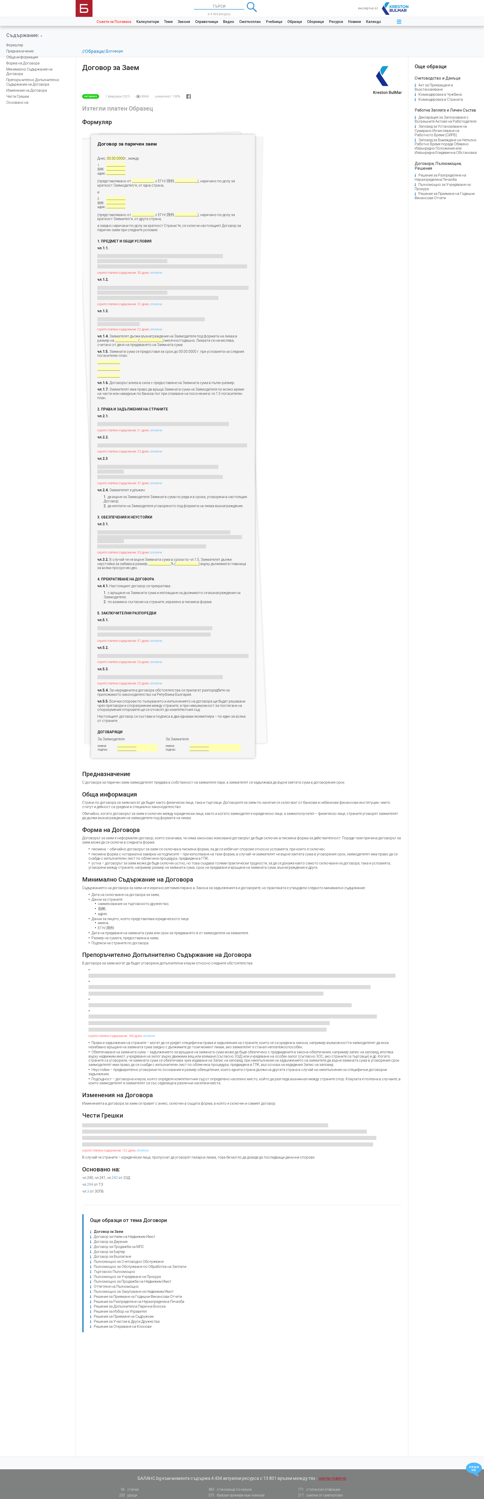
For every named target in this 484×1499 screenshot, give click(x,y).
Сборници (315, 22)
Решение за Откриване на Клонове (123, 1326)
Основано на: (17, 102)
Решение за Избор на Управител (120, 1311)
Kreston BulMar (387, 92)
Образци (294, 22)
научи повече (332, 1478)
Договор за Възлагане (112, 1256)
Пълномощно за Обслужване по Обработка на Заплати (140, 1267)
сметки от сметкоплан (320, 1495)
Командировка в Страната (440, 99)
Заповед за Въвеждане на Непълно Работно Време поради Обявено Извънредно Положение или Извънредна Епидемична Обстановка (446, 146)
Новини (354, 22)
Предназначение (20, 51)
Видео (228, 22)
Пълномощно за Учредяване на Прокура (127, 1277)
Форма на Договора (23, 63)
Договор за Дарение (111, 1242)
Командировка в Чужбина (440, 94)
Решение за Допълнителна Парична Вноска (130, 1306)
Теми (168, 22)
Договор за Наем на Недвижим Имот (124, 1237)
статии (129, 1489)
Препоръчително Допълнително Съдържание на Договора (32, 82)
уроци (128, 1495)
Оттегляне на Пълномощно (116, 1286)
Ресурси (336, 22)
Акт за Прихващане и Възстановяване (434, 87)
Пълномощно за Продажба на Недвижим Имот (132, 1281)
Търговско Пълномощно (114, 1272)
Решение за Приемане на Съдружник (124, 1316)
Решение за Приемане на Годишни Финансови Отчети (138, 1297)
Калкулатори (147, 22)
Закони (184, 22)
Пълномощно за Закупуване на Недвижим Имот (134, 1291)
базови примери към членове (236, 1495)
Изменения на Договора (26, 90)
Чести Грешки (17, 96)
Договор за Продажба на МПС (119, 1247)
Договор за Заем (108, 1232)
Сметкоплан (250, 22)
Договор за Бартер (109, 1252)
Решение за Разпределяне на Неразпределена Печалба (139, 1302)
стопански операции (319, 1489)
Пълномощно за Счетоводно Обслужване (129, 1262)
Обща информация (22, 57)
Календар (374, 22)
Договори (114, 51)
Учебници (274, 22)
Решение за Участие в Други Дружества (127, 1321)
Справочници (206, 22)
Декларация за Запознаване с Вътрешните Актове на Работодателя (445, 119)
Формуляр (14, 45)
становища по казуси (230, 1489)
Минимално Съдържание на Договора (29, 71)
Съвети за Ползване (114, 22)
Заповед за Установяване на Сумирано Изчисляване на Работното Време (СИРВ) (441, 130)
